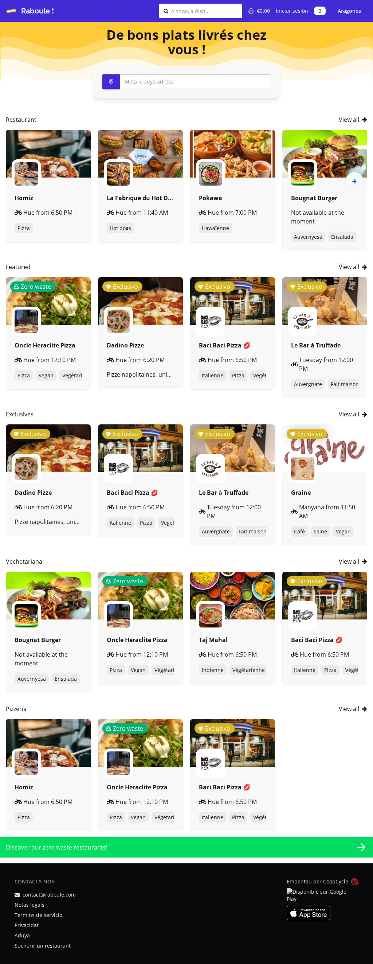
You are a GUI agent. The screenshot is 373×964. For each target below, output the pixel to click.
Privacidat (27, 925)
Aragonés (349, 10)
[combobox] (204, 11)
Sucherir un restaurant (43, 945)
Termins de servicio (38, 914)
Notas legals (29, 904)
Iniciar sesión (292, 10)
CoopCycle (335, 881)
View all (349, 120)
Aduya (22, 935)
